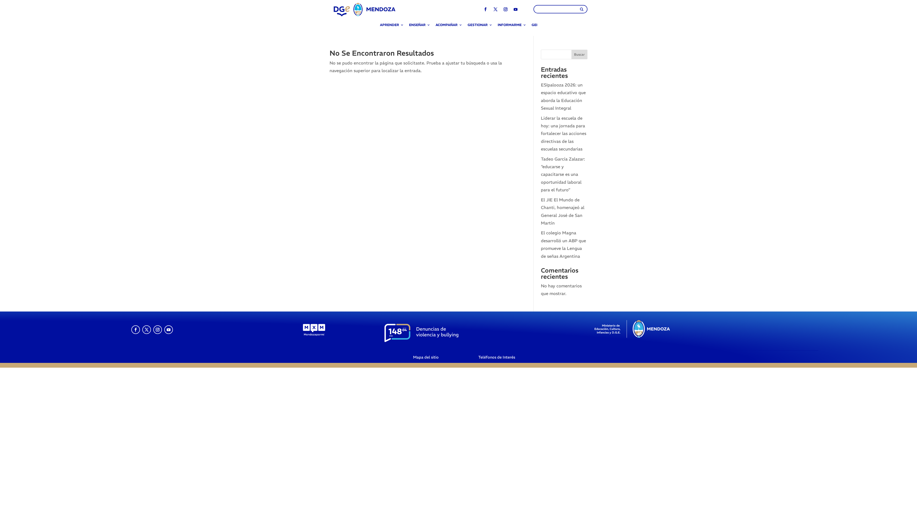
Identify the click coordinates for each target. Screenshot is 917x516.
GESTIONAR (478, 25)
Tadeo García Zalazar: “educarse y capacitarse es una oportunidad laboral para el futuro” (563, 174)
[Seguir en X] (495, 9)
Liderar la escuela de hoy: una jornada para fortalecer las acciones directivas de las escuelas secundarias (563, 133)
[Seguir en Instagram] (505, 9)
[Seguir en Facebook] (485, 9)
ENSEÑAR (417, 25)
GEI (534, 25)
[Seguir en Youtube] (515, 9)
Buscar (579, 54)
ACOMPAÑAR (447, 25)
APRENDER (389, 25)
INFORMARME (510, 25)
